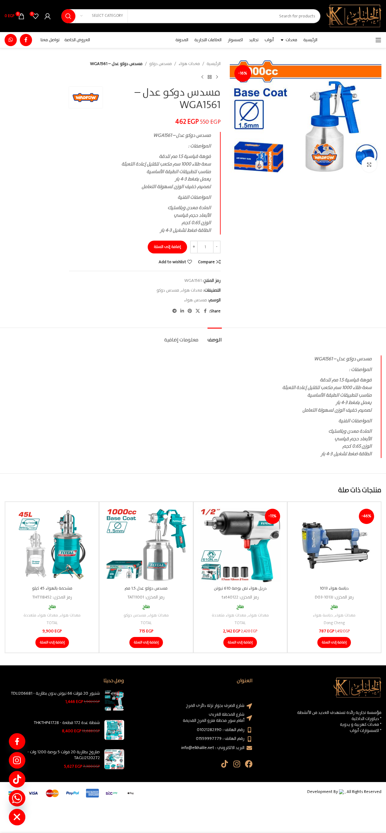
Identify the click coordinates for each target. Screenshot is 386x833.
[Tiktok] (224, 764)
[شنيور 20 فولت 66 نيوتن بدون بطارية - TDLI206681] (114, 701)
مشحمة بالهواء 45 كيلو (52, 588)
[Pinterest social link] (190, 311)
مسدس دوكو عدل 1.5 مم (146, 588)
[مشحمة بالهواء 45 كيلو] (52, 545)
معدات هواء (189, 63)
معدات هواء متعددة (229, 615)
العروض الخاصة (77, 40)
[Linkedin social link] (182, 311)
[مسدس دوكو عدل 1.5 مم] (146, 545)
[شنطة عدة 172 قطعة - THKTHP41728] (114, 730)
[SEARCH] (68, 16)
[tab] (214, 337)
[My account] (47, 16)
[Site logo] (353, 16)
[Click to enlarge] (369, 164)
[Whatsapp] (17, 798)
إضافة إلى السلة (167, 247)
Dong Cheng (334, 623)
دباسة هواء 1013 (334, 588)
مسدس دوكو (160, 63)
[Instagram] (236, 764)
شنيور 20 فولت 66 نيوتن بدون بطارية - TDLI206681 (55, 694)
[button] (334, 642)
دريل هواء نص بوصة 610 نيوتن (240, 588)
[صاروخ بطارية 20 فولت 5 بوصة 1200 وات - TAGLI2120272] (114, 759)
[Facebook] (249, 764)
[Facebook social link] (26, 40)
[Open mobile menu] (378, 40)
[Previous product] (217, 77)
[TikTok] (17, 779)
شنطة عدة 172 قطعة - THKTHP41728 (67, 723)
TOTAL (240, 623)
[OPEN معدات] (282, 40)
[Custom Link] (17, 741)
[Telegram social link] (175, 311)
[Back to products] (209, 77)
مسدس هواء (195, 300)
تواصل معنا (50, 40)
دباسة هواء (323, 615)
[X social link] (198, 311)
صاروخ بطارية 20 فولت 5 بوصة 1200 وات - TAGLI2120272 (63, 755)
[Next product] (202, 77)
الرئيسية (214, 63)
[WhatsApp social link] (11, 40)
